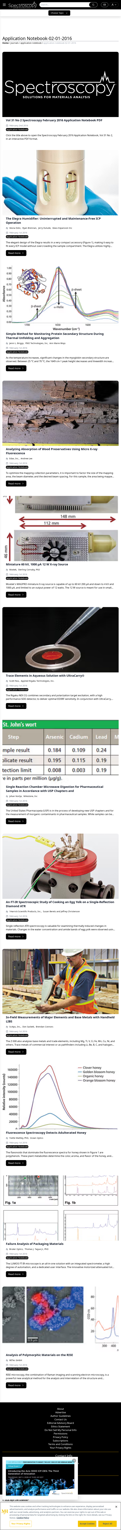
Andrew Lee (26, 458)
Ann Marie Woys (57, 343)
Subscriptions (60, 1440)
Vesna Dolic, (15, 228)
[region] (60, 1516)
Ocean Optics (36, 1138)
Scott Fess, (14, 680)
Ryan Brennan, (29, 228)
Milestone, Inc (30, 796)
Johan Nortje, (15, 796)
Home (5, 43)
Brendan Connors (44, 1026)
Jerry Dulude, (44, 228)
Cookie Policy (23, 1517)
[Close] (116, 1507)
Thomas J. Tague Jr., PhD (36, 1249)
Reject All (107, 1523)
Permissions (60, 1433)
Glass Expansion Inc (62, 228)
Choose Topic (57, 12)
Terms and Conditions (60, 1444)
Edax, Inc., (14, 458)
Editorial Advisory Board (60, 1423)
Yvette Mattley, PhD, (19, 1138)
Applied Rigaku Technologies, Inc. (37, 680)
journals (14, 43)
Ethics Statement (60, 1426)
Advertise (60, 1412)
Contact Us (60, 1419)
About (60, 1408)
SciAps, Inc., (15, 1026)
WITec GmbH (15, 1360)
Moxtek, (13, 569)
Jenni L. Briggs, (16, 343)
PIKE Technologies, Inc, (36, 343)
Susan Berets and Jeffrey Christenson (61, 911)
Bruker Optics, (16, 1249)
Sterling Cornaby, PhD (29, 569)
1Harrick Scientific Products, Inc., (25, 911)
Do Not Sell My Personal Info (61, 1430)
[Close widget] (74, 1461)
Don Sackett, (28, 1026)
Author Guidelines (60, 1416)
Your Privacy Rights (60, 1447)
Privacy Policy (60, 1437)
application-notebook (31, 43)
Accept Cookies (87, 1523)
